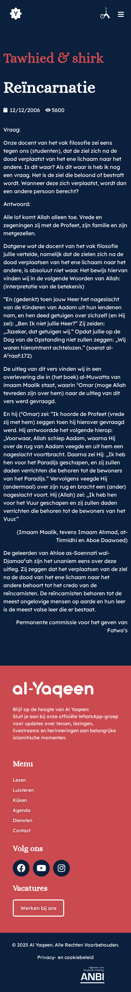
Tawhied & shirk (53, 58)
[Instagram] (61, 868)
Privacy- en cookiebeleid (65, 957)
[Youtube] (41, 868)
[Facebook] (21, 868)
